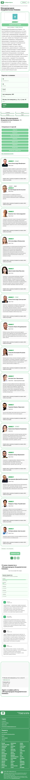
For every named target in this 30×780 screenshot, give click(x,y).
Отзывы (7, 114)
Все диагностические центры (8, 734)
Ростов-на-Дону (14, 765)
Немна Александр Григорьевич (17, 299)
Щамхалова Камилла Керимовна (17, 429)
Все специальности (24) (7, 153)
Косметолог (15, 147)
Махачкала (13, 753)
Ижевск (3, 762)
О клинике (8, 112)
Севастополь (22, 746)
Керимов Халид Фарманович (16, 454)
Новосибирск (13, 758)
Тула (21, 755)
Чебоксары (22, 762)
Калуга (12, 744)
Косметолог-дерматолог (15, 150)
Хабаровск (22, 761)
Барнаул (3, 749)
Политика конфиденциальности (9, 726)
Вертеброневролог (15, 135)
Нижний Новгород (14, 756)
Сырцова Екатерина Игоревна (16, 352)
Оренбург (13, 761)
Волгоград (4, 756)
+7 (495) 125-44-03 (19, 27)
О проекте (4, 721)
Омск (12, 759)
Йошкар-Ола (4, 765)
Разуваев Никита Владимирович (17, 326)
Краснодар (13, 749)
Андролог (15, 129)
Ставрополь (22, 750)
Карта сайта (4, 724)
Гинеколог (15, 138)
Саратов (21, 744)
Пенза (12, 762)
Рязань (12, 767)
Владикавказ (4, 753)
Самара (21, 743)
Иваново (3, 761)
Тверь (21, 752)
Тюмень (21, 756)
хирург (15, 186)
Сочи (21, 749)
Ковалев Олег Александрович (16, 214)
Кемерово (13, 746)
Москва (3, 743)
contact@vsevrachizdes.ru (15, 778)
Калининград (13, 743)
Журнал (3, 739)
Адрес (22, 114)
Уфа (20, 759)
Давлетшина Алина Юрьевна (16, 271)
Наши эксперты (5, 722)
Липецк (12, 752)
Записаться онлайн (15, 25)
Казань (3, 767)
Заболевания (5, 737)
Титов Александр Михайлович (16, 163)
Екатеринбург (4, 759)
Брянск (3, 752)
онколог (10, 186)
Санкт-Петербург (5, 744)
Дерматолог (15, 141)
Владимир (4, 755)
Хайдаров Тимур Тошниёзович (16, 503)
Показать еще (15, 553)
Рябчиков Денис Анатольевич (16, 531)
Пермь (12, 764)
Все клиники (4, 732)
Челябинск (22, 764)
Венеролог (15, 132)
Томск (21, 753)
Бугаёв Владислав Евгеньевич (17, 189)
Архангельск (4, 746)
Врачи (22, 112)
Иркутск (3, 764)
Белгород (4, 750)
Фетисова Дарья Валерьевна (16, 241)
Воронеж (4, 758)
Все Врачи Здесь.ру (3, 713)
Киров (12, 747)
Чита (21, 765)
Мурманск (13, 755)
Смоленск (22, 747)
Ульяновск (22, 758)
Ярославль (22, 767)
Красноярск (13, 750)
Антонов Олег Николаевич (15, 378)
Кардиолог (15, 144)
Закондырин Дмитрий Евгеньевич (18, 479)
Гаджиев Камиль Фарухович (16, 407)
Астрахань (4, 747)
